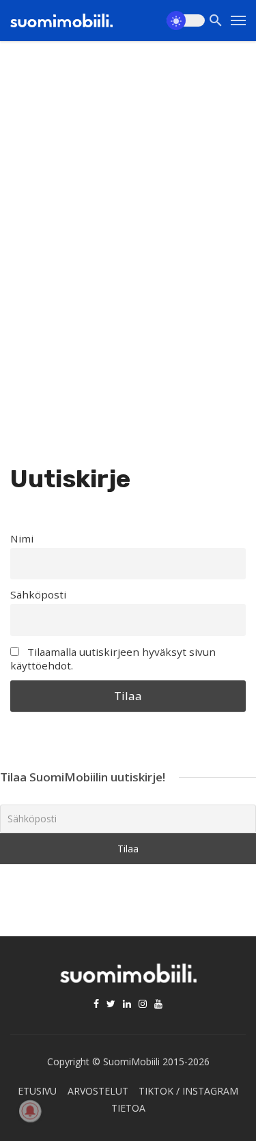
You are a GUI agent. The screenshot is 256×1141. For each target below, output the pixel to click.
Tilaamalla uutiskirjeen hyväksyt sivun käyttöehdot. (113, 658)
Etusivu (37, 1090)
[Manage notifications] (30, 1111)
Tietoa (128, 1107)
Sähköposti (38, 594)
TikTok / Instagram (188, 1090)
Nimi (21, 538)
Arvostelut (98, 1090)
